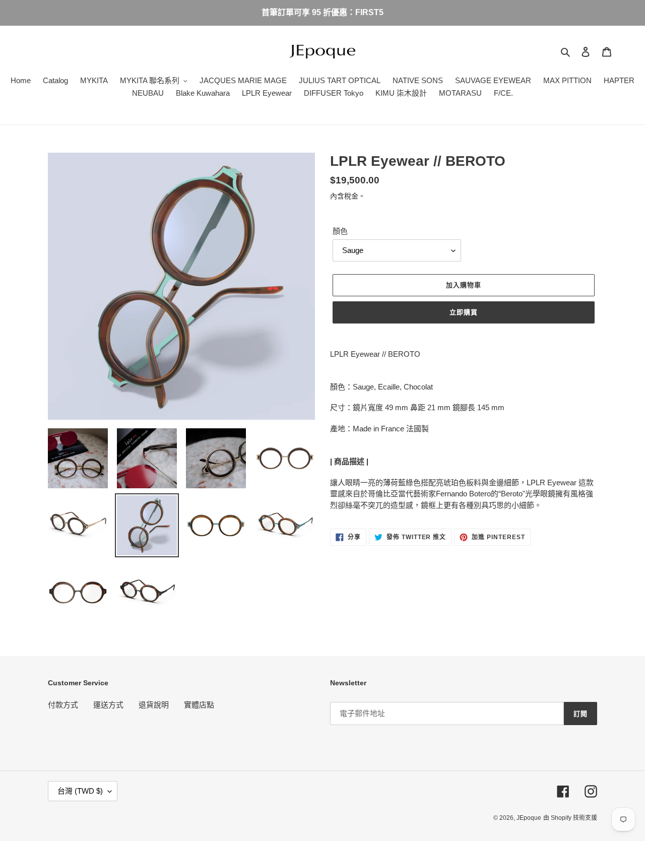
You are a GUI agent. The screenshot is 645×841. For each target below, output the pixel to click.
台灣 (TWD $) (80, 791)
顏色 (340, 231)
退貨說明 (154, 704)
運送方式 (108, 704)
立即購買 (463, 312)
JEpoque (529, 817)
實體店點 (199, 704)
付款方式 (63, 704)
